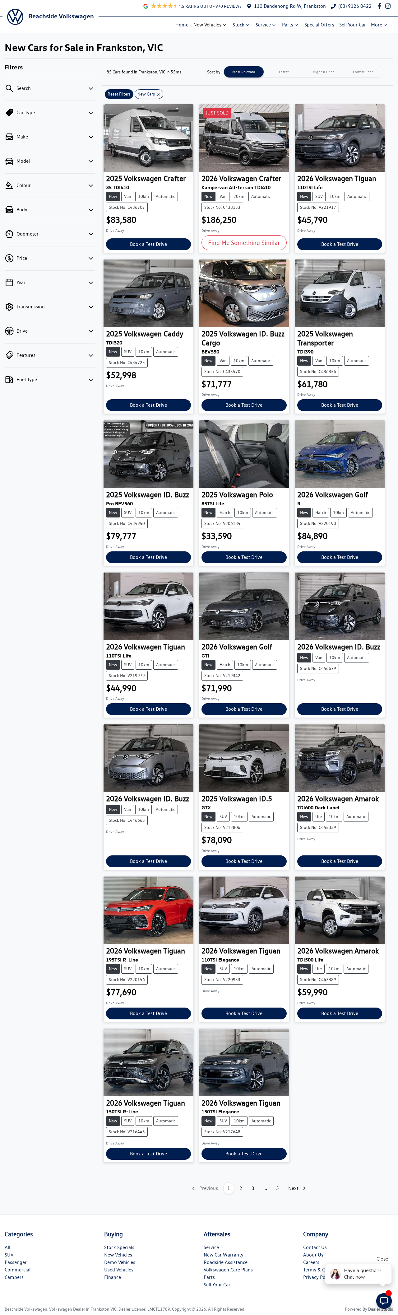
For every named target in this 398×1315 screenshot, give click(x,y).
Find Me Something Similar (244, 242)
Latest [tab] (284, 71)
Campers (14, 1277)
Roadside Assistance (226, 1262)
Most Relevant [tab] (243, 71)
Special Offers (319, 25)
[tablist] (303, 72)
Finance (112, 1277)
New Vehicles (207, 25)
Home (181, 25)
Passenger (16, 1262)
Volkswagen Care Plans (228, 1270)
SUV (9, 1255)
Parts (287, 25)
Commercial (17, 1270)
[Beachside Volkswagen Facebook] (381, 6)
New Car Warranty (223, 1255)
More (376, 25)
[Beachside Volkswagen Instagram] (389, 6)
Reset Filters (119, 93)
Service (263, 25)
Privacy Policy (318, 1277)
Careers (311, 1262)
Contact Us (315, 1247)
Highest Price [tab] (323, 71)
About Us (313, 1255)
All (7, 1247)
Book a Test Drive (148, 244)
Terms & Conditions (324, 1270)
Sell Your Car (352, 25)
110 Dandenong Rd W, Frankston (290, 6)
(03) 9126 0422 (355, 6)
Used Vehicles (118, 1270)
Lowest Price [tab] (363, 71)
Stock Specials (119, 1247)
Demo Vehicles (119, 1262)
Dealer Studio (380, 1309)
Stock (238, 25)
